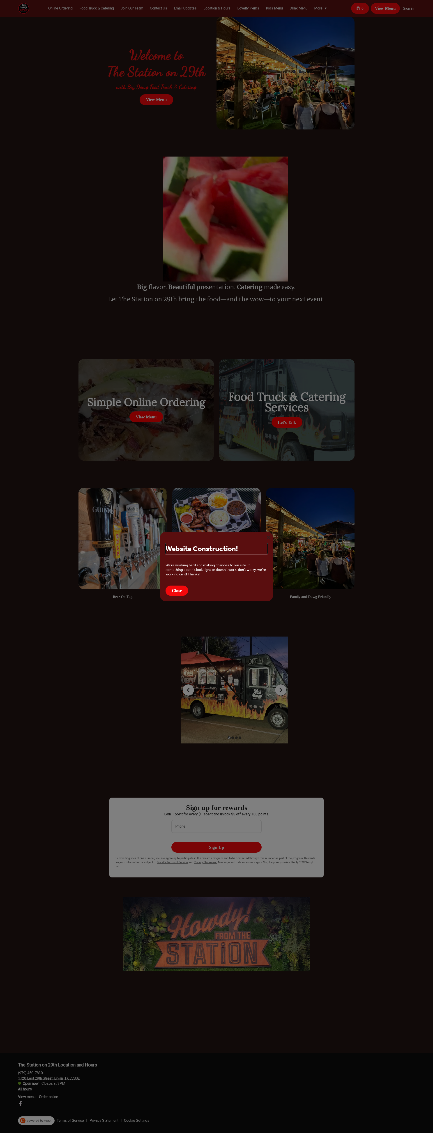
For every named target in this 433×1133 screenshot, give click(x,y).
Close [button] (177, 590)
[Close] (268, 537)
